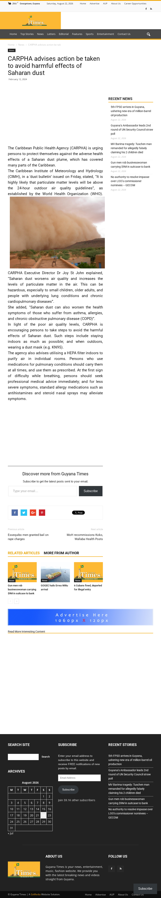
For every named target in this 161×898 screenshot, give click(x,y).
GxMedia (36, 894)
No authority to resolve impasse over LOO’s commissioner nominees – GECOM (130, 181)
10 (11, 809)
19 (25, 815)
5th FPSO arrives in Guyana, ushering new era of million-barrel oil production (131, 111)
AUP (105, 3)
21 (37, 815)
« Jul (10, 833)
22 (43, 815)
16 (49, 809)
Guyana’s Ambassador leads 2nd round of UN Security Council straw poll (132, 129)
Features (77, 34)
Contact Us (124, 34)
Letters (51, 34)
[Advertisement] (55, 112)
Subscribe (91, 491)
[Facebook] (146, 9)
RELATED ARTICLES (24, 553)
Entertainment (105, 34)
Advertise (94, 3)
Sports (89, 34)
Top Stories (27, 34)
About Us (116, 3)
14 (37, 809)
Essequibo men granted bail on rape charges (28, 537)
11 (18, 809)
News (40, 34)
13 (31, 809)
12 (25, 809)
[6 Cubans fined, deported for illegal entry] (88, 572)
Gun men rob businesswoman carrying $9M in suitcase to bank (22, 589)
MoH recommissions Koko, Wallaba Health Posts (85, 537)
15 (43, 809)
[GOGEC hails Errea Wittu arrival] (55, 572)
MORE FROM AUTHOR (61, 553)
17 (11, 815)
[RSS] (151, 9)
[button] (148, 34)
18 (18, 815)
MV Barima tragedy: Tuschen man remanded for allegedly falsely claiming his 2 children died (131, 148)
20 (31, 815)
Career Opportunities (135, 3)
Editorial (64, 34)
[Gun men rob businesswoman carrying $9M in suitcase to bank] (22, 572)
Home (83, 3)
